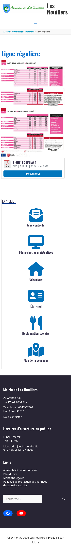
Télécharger (33, 173)
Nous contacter (36, 225)
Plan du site (10, 474)
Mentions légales (13, 478)
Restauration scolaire (36, 333)
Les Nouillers (57, 8)
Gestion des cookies (15, 485)
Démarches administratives (36, 252)
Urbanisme (36, 279)
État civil (36, 306)
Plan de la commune (35, 360)
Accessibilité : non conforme (20, 470)
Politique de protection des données (25, 481)
